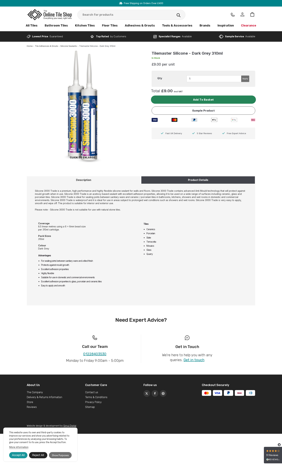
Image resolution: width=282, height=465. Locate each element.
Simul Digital (69, 425)
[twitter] (145, 392)
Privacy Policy (93, 402)
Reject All (38, 455)
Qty (159, 78)
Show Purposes (60, 455)
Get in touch (194, 360)
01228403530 (94, 354)
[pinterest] (162, 392)
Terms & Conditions (96, 397)
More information (18, 447)
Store (30, 402)
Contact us (91, 392)
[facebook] (154, 392)
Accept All (18, 455)
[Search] (178, 16)
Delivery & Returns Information (44, 397)
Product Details (198, 180)
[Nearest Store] (232, 14)
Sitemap (90, 407)
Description (83, 180)
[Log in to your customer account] (242, 15)
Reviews (32, 407)
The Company (35, 392)
